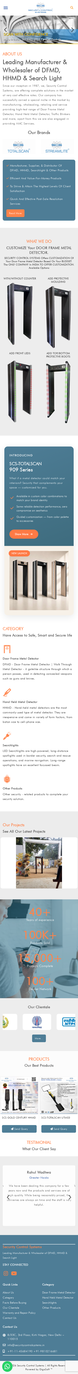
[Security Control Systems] (40, 8)
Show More (21, 534)
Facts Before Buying (14, 1302)
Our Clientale (11, 1307)
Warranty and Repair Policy (19, 1312)
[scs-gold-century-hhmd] (19, 1095)
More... (39, 1038)
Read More (15, 213)
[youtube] (14, 1274)
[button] (72, 29)
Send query (21, 1128)
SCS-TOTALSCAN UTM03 (55, 1117)
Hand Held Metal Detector (20, 702)
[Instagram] (6, 1274)
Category (8, 1297)
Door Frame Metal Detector (21, 658)
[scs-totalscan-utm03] (58, 1095)
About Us (8, 1292)
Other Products (12, 788)
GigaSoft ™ (46, 1369)
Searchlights (10, 745)
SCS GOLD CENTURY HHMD (19, 1117)
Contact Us (9, 1318)
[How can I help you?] (7, 1366)
